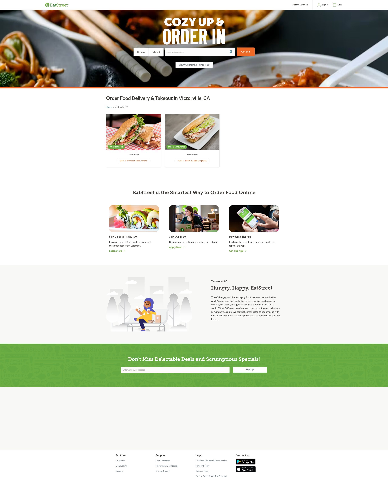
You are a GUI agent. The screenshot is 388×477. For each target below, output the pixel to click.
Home (109, 107)
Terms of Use (202, 471)
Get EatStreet (162, 471)
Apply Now (175, 247)
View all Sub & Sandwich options (192, 161)
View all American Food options (133, 161)
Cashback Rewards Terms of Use (211, 460)
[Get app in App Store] (246, 469)
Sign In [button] (325, 5)
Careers (119, 471)
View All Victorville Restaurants (194, 65)
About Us (120, 460)
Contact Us (121, 465)
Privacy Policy (202, 465)
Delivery (141, 52)
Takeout (156, 52)
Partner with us (300, 5)
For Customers (163, 460)
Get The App (236, 251)
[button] (338, 5)
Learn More (115, 251)
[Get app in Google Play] (245, 461)
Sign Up (250, 369)
